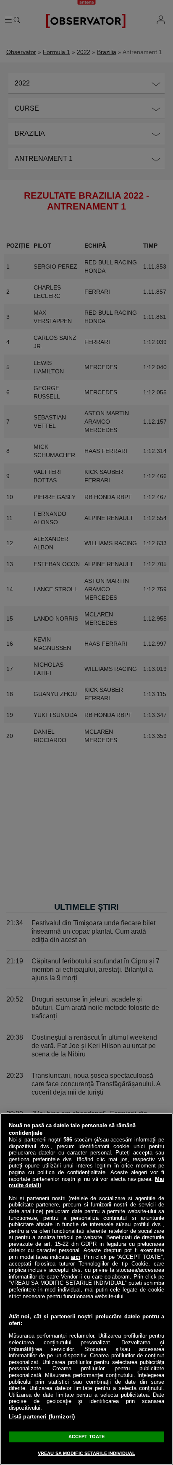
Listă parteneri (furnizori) (42, 1416)
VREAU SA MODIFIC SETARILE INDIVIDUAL (86, 1453)
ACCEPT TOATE (86, 1436)
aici (75, 1257)
